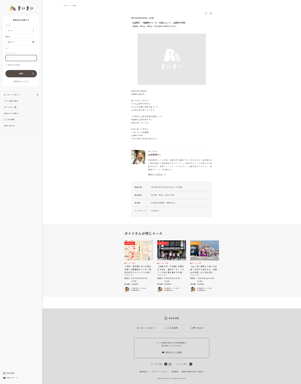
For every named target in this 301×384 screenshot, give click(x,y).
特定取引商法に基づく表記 (191, 372)
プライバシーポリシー (159, 372)
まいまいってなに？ (12, 95)
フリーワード (10, 53)
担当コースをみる (155, 174)
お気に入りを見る (11, 113)
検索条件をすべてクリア (21, 81)
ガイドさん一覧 (10, 107)
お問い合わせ (9, 126)
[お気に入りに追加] (206, 13)
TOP (65, 5)
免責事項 (175, 372)
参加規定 (143, 372)
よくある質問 (9, 120)
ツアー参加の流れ (11, 101)
